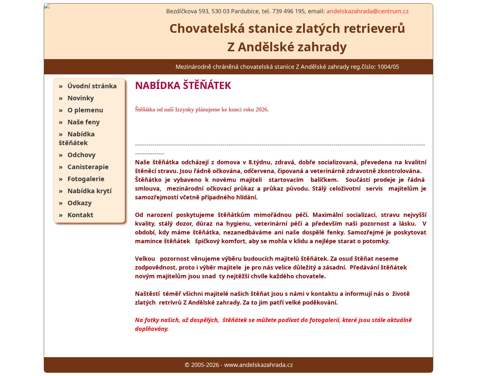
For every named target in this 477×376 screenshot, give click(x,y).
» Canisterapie (84, 166)
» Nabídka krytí (85, 190)
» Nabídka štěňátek (77, 138)
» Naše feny (79, 122)
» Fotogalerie (81, 178)
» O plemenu (81, 110)
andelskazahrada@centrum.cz (367, 11)
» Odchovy (77, 154)
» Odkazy (75, 202)
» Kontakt (76, 214)
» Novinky (76, 98)
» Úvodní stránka (88, 85)
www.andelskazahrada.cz (258, 365)
